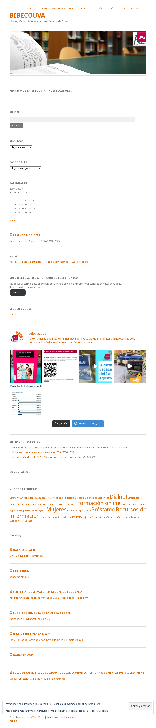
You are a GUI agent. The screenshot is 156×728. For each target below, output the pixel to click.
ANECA (20, 498)
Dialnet (118, 496)
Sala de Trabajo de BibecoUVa (56, 8)
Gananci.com (23, 655)
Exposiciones (43, 504)
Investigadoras (23, 511)
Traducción (112, 517)
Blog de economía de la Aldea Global (42, 613)
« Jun (12, 220)
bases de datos (49, 498)
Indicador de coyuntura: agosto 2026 (30, 618)
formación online (99, 503)
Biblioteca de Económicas (97, 498)
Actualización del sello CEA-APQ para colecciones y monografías (47, 457)
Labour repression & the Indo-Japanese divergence (37, 678)
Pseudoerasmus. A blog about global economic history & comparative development (79, 672)
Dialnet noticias (26, 235)
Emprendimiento (18, 504)
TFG (74, 517)
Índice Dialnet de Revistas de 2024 (28, 241)
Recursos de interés (91, 8)
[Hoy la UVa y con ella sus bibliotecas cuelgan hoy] (95, 366)
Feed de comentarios (56, 261)
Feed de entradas (31, 261)
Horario (140, 504)
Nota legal (137, 8)
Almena (13, 498)
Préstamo (103, 509)
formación (55, 504)
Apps (38, 498)
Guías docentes (128, 504)
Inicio (30, 8)
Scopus (44, 517)
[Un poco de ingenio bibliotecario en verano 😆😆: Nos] (130, 366)
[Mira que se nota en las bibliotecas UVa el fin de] (26, 400)
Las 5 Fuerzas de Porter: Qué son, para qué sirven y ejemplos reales (46, 640)
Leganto (42, 511)
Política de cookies (98, 711)
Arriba (13, 720)
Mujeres (56, 509)
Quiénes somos (117, 8)
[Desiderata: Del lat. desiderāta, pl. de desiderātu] (60, 366)
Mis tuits (14, 314)
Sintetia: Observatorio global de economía (47, 591)
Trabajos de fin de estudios (93, 517)
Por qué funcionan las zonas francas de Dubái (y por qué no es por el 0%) (49, 597)
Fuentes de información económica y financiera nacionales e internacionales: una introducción (63, 447)
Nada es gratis (24, 550)
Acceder (14, 261)
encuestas (31, 504)
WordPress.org (80, 261)
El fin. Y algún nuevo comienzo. (26, 555)
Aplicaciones (30, 498)
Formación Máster (68, 504)
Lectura (34, 511)
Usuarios (134, 517)
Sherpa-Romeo (64, 517)
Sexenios (52, 517)
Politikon (21, 571)
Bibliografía (68, 498)
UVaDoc (13, 521)
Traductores (124, 517)
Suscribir (18, 292)
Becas (60, 498)
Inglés (12, 511)
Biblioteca (79, 498)
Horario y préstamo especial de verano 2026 (36, 452)
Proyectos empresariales (79, 511)
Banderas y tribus (19, 576)
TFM (78, 517)
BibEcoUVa (27, 15)
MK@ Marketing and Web (32, 634)
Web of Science (25, 521)
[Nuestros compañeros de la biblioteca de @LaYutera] (26, 366)
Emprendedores (136, 498)
